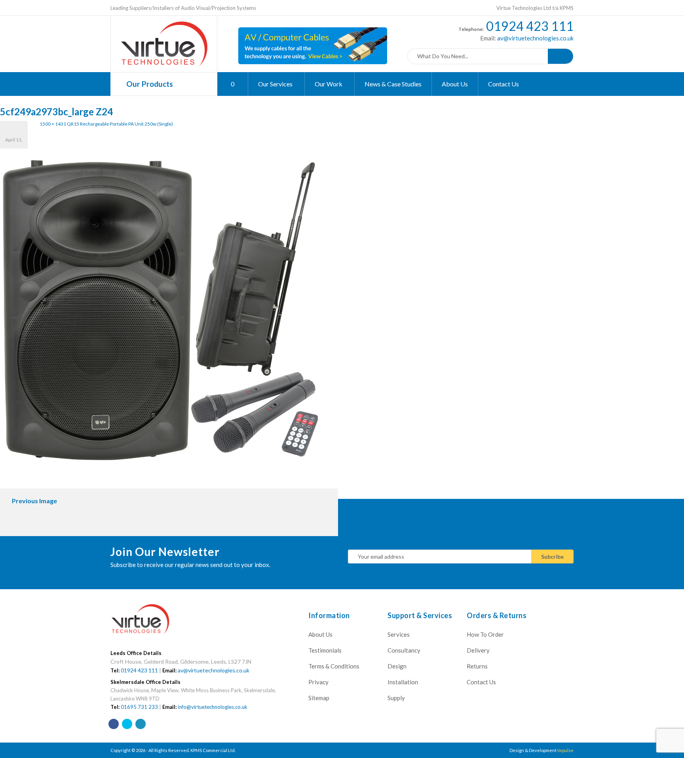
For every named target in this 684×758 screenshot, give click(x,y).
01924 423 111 (530, 26)
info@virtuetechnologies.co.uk (212, 707)
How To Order (485, 634)
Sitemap (318, 697)
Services (399, 634)
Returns (477, 666)
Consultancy (404, 650)
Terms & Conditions (333, 666)
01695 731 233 (139, 707)
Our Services (276, 84)
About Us (455, 84)
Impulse (565, 750)
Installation (403, 681)
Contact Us (503, 84)
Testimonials (325, 650)
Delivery (478, 650)
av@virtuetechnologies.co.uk (535, 38)
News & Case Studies (393, 84)
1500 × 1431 (53, 124)
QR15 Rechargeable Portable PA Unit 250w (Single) (120, 124)
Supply (396, 697)
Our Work (329, 84)
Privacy (318, 681)
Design (397, 666)
